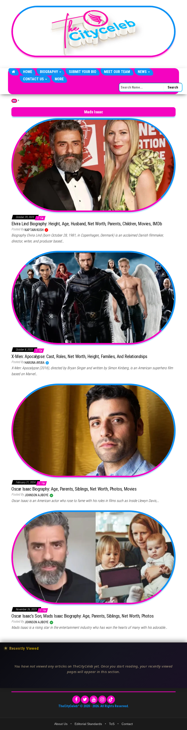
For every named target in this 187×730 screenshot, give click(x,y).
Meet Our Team (117, 72)
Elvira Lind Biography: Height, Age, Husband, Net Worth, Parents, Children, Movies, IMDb (86, 223)
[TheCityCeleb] (13, 71)
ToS (111, 724)
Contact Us (34, 79)
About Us (61, 724)
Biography (49, 72)
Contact (127, 724)
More (59, 79)
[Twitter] (85, 700)
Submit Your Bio (82, 72)
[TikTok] (111, 700)
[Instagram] (102, 700)
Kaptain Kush (34, 230)
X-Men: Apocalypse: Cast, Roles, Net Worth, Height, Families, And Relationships (79, 356)
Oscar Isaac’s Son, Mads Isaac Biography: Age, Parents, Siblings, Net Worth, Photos (82, 616)
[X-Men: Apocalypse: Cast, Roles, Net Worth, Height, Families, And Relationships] (93, 297)
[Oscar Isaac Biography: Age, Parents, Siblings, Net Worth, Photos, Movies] (93, 430)
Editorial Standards (88, 724)
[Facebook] (76, 700)
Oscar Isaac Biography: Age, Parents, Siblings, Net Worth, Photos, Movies (73, 489)
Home (27, 72)
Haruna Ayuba (35, 362)
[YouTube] (94, 700)
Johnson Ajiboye (37, 495)
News (143, 72)
